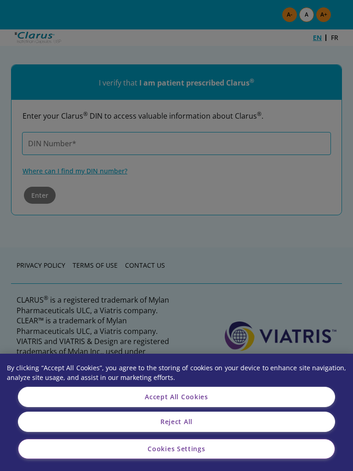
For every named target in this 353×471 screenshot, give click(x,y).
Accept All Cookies (176, 396)
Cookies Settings (176, 448)
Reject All (176, 421)
